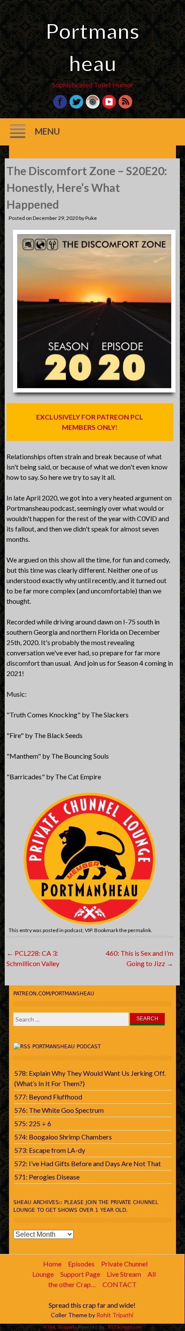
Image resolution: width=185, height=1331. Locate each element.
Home (52, 1264)
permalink (139, 930)
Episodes (81, 1264)
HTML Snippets (60, 1327)
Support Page (80, 1274)
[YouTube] (109, 106)
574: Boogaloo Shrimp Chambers (63, 1137)
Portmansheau (92, 47)
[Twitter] (76, 106)
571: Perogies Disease (47, 1177)
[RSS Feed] (125, 106)
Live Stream (124, 1274)
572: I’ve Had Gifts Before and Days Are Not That (87, 1163)
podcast (74, 930)
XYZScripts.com (125, 1327)
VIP (88, 930)
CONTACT (119, 1284)
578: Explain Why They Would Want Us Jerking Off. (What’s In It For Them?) (90, 1078)
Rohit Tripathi (114, 1315)
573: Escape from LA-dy (49, 1150)
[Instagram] (92, 106)
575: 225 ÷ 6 (32, 1123)
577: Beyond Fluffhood (48, 1097)
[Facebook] (60, 106)
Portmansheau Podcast (66, 1047)
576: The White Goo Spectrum (59, 1110)
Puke (91, 218)
